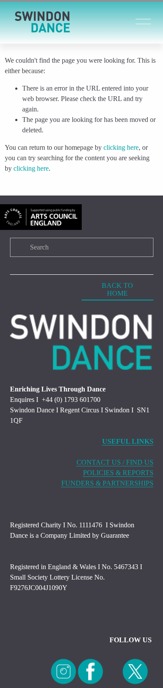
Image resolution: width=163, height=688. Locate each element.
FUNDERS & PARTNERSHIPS (107, 483)
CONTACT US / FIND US (115, 462)
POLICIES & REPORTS (118, 472)
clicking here (121, 147)
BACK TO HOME (117, 289)
